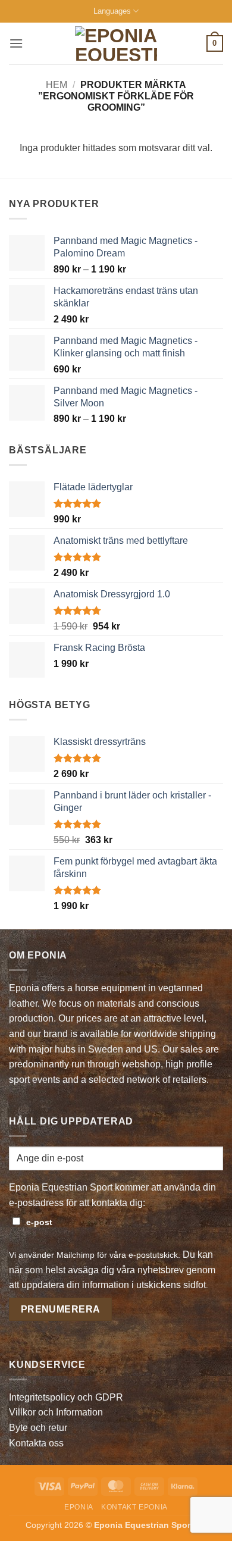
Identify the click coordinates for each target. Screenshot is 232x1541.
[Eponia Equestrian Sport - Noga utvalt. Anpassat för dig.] (116, 43)
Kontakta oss (36, 1443)
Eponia (78, 1507)
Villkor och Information (56, 1412)
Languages (112, 11)
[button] (16, 43)
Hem (56, 85)
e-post (39, 1222)
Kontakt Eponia (134, 1507)
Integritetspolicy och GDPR (66, 1397)
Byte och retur (38, 1428)
